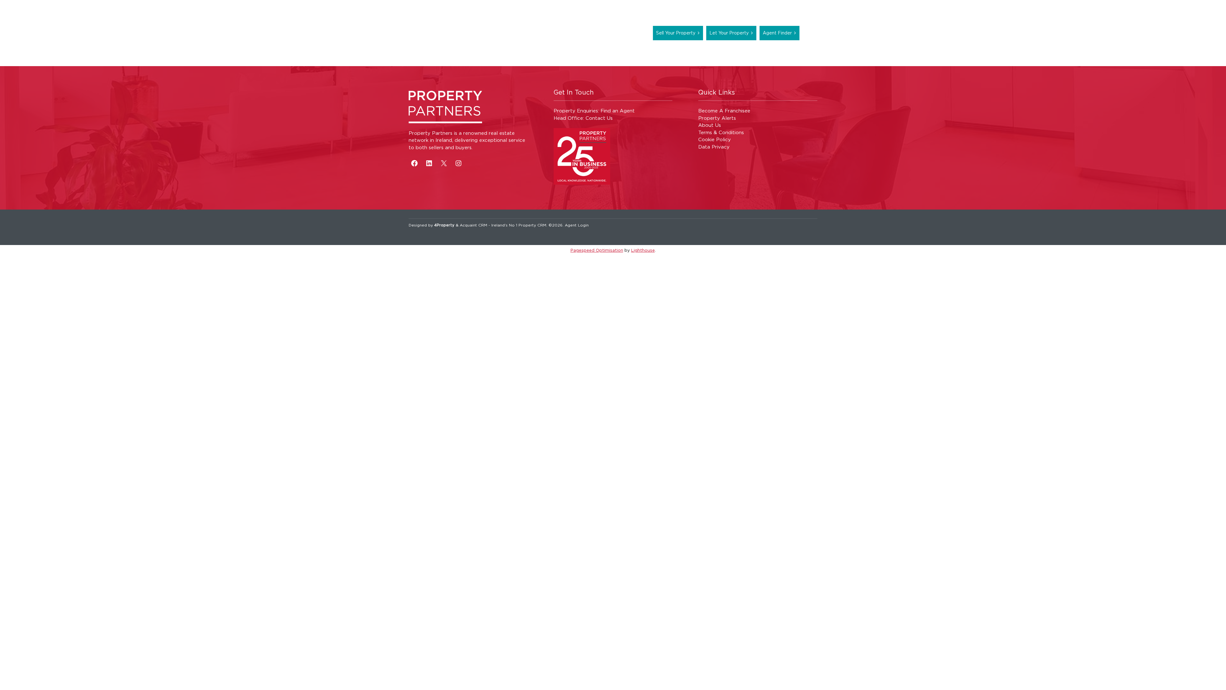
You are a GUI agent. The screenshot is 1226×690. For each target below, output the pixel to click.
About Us (709, 125)
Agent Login (577, 225)
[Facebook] (414, 163)
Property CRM (532, 225)
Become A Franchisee (724, 110)
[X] (444, 163)
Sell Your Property (675, 32)
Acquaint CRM (473, 225)
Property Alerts (717, 118)
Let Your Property (729, 32)
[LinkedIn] (429, 163)
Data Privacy (714, 147)
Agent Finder (777, 32)
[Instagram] (458, 163)
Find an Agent (618, 110)
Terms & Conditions (721, 132)
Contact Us (599, 118)
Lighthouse (643, 250)
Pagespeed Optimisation (597, 250)
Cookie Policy (714, 139)
